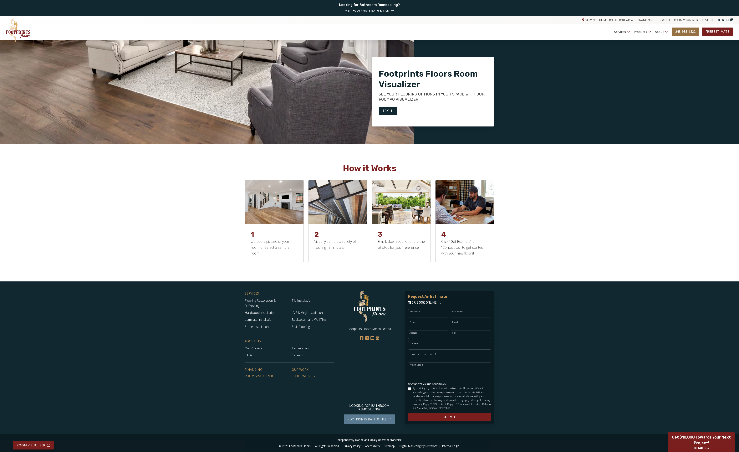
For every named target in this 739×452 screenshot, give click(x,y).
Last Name (457, 311)
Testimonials (300, 348)
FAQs (248, 355)
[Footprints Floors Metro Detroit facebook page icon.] (719, 20)
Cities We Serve (304, 376)
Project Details (416, 364)
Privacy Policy (422, 408)
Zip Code (414, 343)
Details (700, 448)
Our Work (662, 20)
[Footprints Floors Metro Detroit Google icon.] (731, 19)
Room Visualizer (686, 20)
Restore (708, 20)
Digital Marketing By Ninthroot (418, 446)
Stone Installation (257, 327)
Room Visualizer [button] (31, 445)
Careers (297, 355)
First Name (415, 311)
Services (620, 32)
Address (413, 332)
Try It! (387, 111)
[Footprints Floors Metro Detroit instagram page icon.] (723, 20)
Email (455, 322)
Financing (644, 20)
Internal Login (450, 446)
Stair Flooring (301, 327)
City (454, 332)
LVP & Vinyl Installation (307, 313)
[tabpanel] (274, 221)
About (659, 32)
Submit (449, 417)
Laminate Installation (259, 319)
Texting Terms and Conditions (427, 384)
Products (640, 32)
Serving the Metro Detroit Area (609, 20)
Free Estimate (717, 31)
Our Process (253, 348)
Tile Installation (302, 300)
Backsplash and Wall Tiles (309, 319)
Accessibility (373, 446)
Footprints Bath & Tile (367, 419)
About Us (253, 341)
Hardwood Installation (260, 313)
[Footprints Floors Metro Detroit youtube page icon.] (727, 20)
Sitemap (390, 446)
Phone (412, 322)
